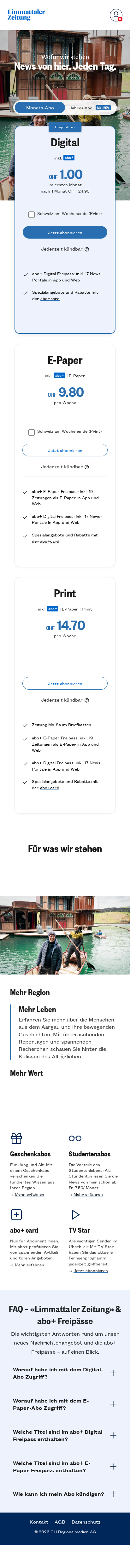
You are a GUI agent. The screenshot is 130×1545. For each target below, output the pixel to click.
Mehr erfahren (29, 1194)
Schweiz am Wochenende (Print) (69, 213)
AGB (60, 1522)
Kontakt (39, 1522)
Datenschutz (86, 1522)
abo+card (50, 298)
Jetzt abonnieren (91, 1270)
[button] (65, 992)
